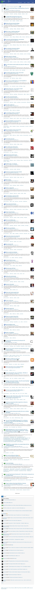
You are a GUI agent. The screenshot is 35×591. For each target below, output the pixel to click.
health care (22, 28)
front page (2, 6)
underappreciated (15, 6)
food (10, 78)
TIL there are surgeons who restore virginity (14, 171)
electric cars (19, 427)
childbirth (10, 370)
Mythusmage (5, 558)
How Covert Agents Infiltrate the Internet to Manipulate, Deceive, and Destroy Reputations (16, 510)
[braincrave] (5, 24)
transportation (16, 321)
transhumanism (25, 160)
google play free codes (25, 439)
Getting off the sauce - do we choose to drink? (14, 88)
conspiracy (13, 355)
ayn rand (25, 53)
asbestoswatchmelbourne (28, 505)
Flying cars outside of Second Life (12, 316)
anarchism (13, 289)
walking (14, 393)
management (22, 346)
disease (21, 44)
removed (17, 431)
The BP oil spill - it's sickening (11, 163)
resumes (15, 364)
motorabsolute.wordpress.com (7, 446)
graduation (22, 408)
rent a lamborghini (23, 468)
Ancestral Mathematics (12, 555)
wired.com (7, 373)
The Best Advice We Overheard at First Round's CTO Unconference (15, 341)
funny (19, 393)
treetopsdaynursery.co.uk (9, 484)
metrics (26, 346)
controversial (7, 6)
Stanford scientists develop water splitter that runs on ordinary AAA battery (17, 412)
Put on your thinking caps (10, 220)
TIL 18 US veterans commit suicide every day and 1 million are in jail (17, 65)
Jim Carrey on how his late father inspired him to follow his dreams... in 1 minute (16, 403)
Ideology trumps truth (10, 308)
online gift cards (6, 460)
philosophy (19, 13)
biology (14, 36)
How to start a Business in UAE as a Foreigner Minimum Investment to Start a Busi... (21, 531)
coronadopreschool (24, 476)
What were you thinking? (10, 228)
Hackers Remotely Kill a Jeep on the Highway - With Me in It (17, 372)
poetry (17, 265)
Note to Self (20, 17)
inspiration (13, 20)
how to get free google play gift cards (9, 440)
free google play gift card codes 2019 (9, 437)
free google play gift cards (18, 439)
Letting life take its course (10, 260)
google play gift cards (18, 440)
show (2, 10)
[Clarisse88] (5, 367)
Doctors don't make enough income (12, 292)
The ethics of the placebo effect (11, 96)
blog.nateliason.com (6, 10)
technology (28, 53)
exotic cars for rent (6, 471)
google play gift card (24, 438)
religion (25, 94)
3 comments (6, 370)
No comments (7, 13)
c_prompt (8, 432)
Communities (20, 2)
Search (33, 2)
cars (10, 86)
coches (12, 452)
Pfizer (19, 356)
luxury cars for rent (23, 469)
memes (11, 393)
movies (15, 399)
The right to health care (10, 104)
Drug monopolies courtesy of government (13, 129)
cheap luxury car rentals (22, 470)
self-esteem (11, 13)
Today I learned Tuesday (10, 212)
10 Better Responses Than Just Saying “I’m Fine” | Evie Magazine (18, 566)
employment (22, 364)
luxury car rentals (17, 468)
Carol (23, 393)
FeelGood (18, 367)
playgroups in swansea (26, 489)
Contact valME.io (24, 587)
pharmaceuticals (23, 102)
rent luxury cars (12, 469)
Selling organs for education (11, 56)
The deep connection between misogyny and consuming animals (18, 571)
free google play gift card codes (19, 437)
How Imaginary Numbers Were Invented (14, 563)
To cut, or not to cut (9, 300)
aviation (22, 321)
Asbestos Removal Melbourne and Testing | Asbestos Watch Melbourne (13, 505)
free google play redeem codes (15, 438)
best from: (32, 6)
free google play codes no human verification (10, 441)
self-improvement (20, 94)
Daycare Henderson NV (21, 479)
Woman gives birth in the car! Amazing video (14, 366)
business (21, 20)
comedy (17, 399)
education (23, 13)
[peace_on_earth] (5, 421)
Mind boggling (8, 179)
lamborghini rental (6, 469)
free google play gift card (7, 438)
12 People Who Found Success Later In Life (14, 16)
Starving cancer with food (10, 268)
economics (14, 61)
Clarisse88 (12, 485)
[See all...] (7, 513)
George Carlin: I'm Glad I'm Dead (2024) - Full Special (16, 523)
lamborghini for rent (29, 469)
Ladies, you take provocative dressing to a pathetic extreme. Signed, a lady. (21, 517)
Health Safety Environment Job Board (14, 550)
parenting (19, 10)
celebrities (17, 20)
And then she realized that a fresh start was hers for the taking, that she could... (20, 542)
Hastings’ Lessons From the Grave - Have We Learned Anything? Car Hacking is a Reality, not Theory (17, 381)
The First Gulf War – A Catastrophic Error (14, 539)
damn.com (7, 367)
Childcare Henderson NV (29, 479)
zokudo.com (7, 456)
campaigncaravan (13, 447)
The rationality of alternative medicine (13, 48)
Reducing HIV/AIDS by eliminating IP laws (13, 120)
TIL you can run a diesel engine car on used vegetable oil (16, 80)
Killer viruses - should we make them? (13, 31)
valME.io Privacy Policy (17, 587)
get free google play (20, 441)
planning (29, 346)
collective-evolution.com (7, 350)
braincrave (17, 24)
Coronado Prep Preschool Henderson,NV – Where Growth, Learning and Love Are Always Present (20, 475)
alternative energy (17, 417)
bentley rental (11, 470)
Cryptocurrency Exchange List (13, 574)
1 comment (6, 364)
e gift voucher (15, 459)
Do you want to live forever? (11, 203)
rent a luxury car (17, 469)
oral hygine (25, 217)
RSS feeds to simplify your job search (13, 358)
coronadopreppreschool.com (7, 476)
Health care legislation (10, 332)
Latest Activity (3, 513)
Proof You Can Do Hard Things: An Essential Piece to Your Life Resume (17, 9)
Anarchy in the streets (10, 284)
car (4, 5)
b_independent (5, 517)
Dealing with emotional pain (11, 276)
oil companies (13, 427)
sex (10, 152)
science (11, 36)
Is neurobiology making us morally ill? (13, 112)
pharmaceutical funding (26, 355)
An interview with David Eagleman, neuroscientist (15, 39)
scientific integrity (11, 356)
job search (10, 364)
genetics (8, 161)
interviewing (18, 346)
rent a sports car (15, 470)
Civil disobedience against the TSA (12, 195)
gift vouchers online (26, 459)
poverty (20, 241)
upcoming (5, 6)
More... (3, 582)
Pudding (26, 393)
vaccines (17, 355)
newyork (12, 432)
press (26, 387)
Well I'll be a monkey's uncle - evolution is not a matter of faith (12, 507)
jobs (16, 342)
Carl (21, 393)
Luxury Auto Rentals (9, 463)
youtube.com (5, 404)
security (23, 378)
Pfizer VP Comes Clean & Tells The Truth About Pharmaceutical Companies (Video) (17, 349)
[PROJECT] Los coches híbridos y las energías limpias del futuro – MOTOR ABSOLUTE (17, 445)
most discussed (11, 6)
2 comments (6, 427)
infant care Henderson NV (7, 480)
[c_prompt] (5, 9)
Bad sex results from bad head (11, 252)
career (26, 13)
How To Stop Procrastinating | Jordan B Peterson (16, 569)
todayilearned (23, 563)
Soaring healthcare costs (10, 324)
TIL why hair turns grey (10, 138)
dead (16, 393)
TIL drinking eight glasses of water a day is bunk (14, 72)
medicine (31, 36)
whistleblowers (6, 356)
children (18, 217)
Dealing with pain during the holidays (12, 23)
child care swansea (12, 489)
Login (25, 2)
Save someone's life (9, 244)
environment (13, 86)
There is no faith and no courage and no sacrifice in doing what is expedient (19, 547)
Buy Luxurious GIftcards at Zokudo (12, 455)
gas (16, 427)
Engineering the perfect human (11, 154)
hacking (18, 373)
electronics (23, 387)
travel (13, 201)
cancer (18, 53)
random (19, 6)
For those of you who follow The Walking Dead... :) (15, 390)
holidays (15, 28)
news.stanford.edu (6, 413)
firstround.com (5, 342)
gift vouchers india (20, 459)
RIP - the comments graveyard (7, 499)
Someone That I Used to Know (13, 520)
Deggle (4, 544)
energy (24, 86)
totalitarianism (25, 201)
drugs (10, 355)
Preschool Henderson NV (13, 479)
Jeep (10, 378)
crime (31, 44)
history (12, 152)
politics (20, 36)
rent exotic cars (6, 470)
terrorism (23, 36)
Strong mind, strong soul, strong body (13, 236)
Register (28, 2)
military (13, 70)
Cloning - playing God (10, 187)
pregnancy (5, 136)
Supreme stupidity (5, 502)
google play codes (27, 437)
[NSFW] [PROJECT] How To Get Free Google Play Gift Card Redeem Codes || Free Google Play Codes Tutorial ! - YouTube (17, 430)
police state (20, 201)
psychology (15, 13)
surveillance (15, 378)
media (29, 387)
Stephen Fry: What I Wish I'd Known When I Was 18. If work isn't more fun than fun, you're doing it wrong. (17, 396)
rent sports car (29, 470)
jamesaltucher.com (8, 17)
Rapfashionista (19, 456)
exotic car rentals (12, 468)
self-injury (22, 281)
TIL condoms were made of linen (12, 146)
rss (13, 364)
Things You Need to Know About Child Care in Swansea (16, 483)
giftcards (11, 459)
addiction (31, 94)
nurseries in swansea (19, 489)
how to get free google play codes (8, 439)
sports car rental (29, 468)
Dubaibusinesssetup (6, 526)
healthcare (15, 356)
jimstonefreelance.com (6, 423)
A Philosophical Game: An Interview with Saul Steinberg (17, 561)
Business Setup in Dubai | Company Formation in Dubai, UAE (19, 525)
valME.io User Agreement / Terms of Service (7, 587)
